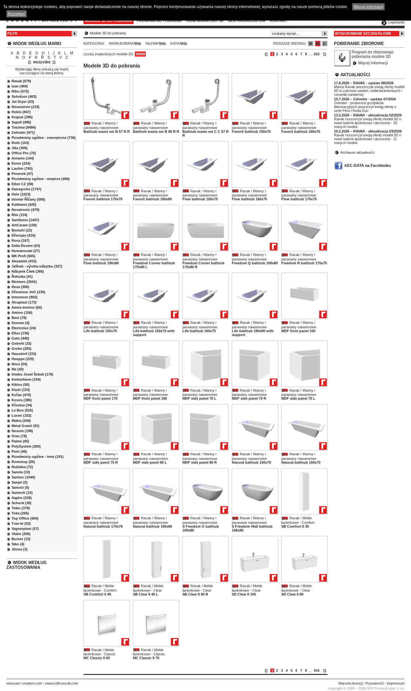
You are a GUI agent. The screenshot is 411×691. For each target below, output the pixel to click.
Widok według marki (37, 43)
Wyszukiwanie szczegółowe (363, 33)
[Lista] (310, 43)
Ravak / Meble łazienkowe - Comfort (297, 520)
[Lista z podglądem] (317, 43)
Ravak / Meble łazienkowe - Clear (148, 588)
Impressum (396, 683)
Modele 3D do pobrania (108, 21)
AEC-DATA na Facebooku (367, 165)
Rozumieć (16, 14)
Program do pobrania (159, 21)
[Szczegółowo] (325, 43)
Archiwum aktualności (357, 152)
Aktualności (355, 74)
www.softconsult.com (61, 683)
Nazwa (151, 43)
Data (174, 43)
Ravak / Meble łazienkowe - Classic (99, 652)
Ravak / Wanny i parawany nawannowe (100, 125)
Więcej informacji (373, 63)
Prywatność (374, 683)
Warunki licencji (350, 683)
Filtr (12, 33)
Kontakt (278, 21)
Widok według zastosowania (26, 565)
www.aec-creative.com (24, 683)
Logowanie (396, 22)
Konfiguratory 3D (205, 21)
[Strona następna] (324, 54)
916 (316, 54)
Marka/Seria (121, 43)
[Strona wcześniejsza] (266, 54)
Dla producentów (246, 21)
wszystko (41, 62)
